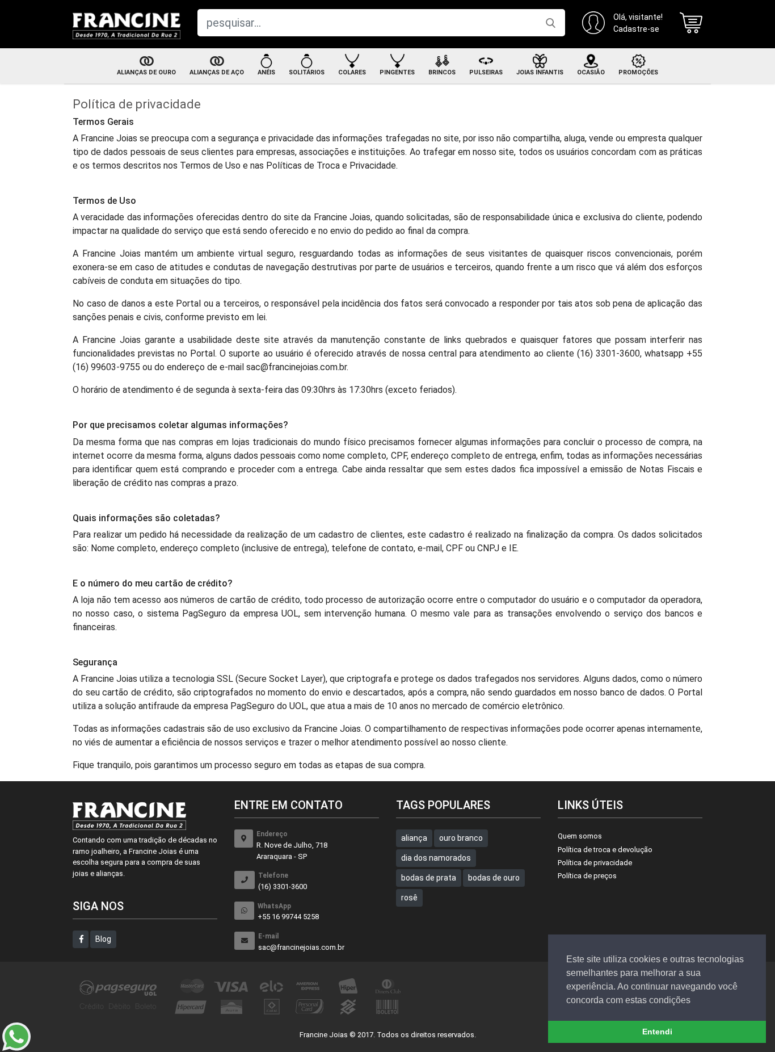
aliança (414, 838)
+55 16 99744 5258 (288, 911)
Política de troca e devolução (605, 849)
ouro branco (461, 838)
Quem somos (580, 836)
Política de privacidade (595, 862)
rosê (409, 897)
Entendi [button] (657, 1031)
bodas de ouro (494, 877)
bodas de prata (428, 877)
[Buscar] (550, 22)
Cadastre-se (636, 28)
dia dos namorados (436, 857)
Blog (103, 939)
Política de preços (587, 875)
